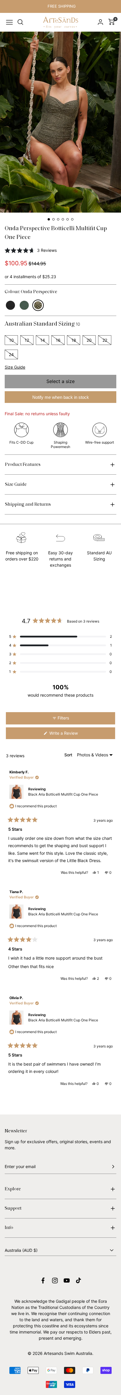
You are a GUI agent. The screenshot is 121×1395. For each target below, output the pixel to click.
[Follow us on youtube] (66, 1280)
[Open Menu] (9, 22)
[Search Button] (20, 22)
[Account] (100, 22)
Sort (68, 754)
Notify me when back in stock (60, 397)
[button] (9, 203)
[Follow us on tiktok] (78, 1280)
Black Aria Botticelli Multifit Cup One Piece (63, 794)
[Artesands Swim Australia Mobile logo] (60, 22)
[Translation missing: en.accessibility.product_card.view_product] (10, 305)
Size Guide (15, 367)
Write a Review (71, 735)
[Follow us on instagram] (54, 1280)
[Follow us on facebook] (43, 1280)
